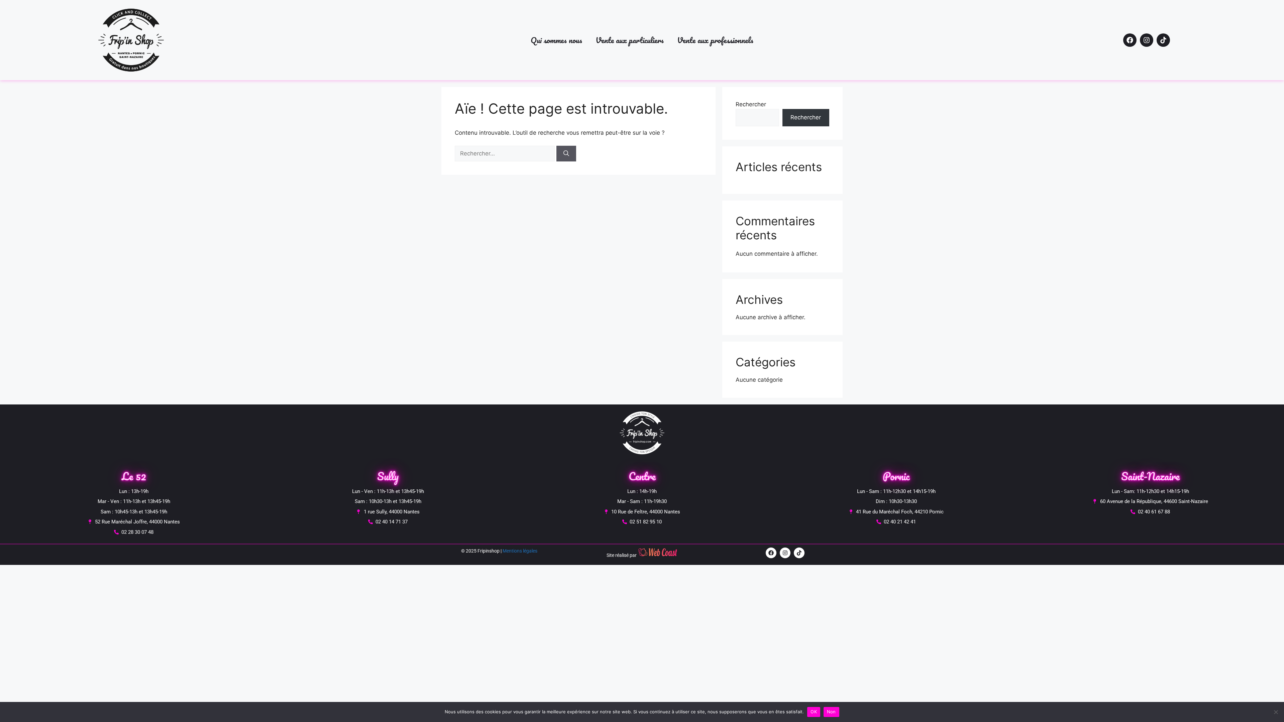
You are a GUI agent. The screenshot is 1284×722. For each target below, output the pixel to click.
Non (831, 711)
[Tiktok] (1163, 40)
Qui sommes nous (556, 39)
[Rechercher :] (505, 153)
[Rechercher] (566, 154)
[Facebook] (1130, 40)
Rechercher (751, 104)
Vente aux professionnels (715, 39)
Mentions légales (520, 551)
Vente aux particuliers (630, 39)
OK (814, 711)
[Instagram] (1146, 40)
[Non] (1275, 712)
